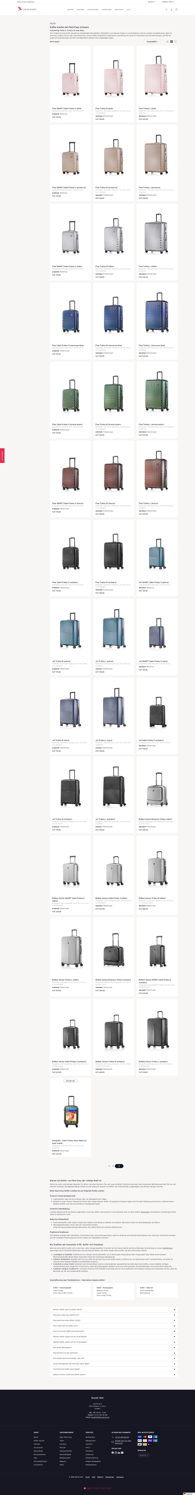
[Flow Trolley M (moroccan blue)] (113, 321)
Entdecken (106, 9)
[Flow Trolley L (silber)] (157, 242)
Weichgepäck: (58, 1225)
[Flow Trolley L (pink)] (157, 84)
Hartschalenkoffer (147, 1290)
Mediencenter (65, 1458)
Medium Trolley (102, 1290)
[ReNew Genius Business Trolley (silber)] (157, 794)
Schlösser (89, 1451)
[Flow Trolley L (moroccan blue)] (157, 321)
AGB (93, 1477)
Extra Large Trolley (104, 1295)
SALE (129, 9)
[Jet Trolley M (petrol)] (70, 636)
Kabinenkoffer (58, 1199)
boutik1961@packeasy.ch (100, 1417)
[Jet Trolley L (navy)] (113, 716)
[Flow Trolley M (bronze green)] (113, 400)
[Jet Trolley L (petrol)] (113, 636)
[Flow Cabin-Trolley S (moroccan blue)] (70, 320)
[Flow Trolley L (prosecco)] (157, 163)
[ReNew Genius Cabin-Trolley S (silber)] (113, 873)
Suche (87, 1477)
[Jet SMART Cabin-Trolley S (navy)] (157, 635)
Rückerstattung (92, 1458)
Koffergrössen (91, 1465)
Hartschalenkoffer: (60, 1222)
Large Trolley (102, 1293)
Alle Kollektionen (40, 1461)
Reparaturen (91, 1440)
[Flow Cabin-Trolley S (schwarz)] (70, 557)
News (62, 1465)
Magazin (63, 1461)
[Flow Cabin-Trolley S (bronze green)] (70, 399)
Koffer (70, 9)
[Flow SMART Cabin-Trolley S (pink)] (70, 83)
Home (36, 1437)
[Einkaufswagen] (176, 9)
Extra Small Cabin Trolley (62, 1293)
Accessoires (93, 9)
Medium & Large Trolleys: (62, 1201)
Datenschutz (109, 1477)
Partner (63, 1447)
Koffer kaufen (39, 1440)
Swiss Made (38, 1451)
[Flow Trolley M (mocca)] (113, 479)
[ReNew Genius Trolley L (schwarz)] (157, 1037)
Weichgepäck (145, 1293)
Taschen (80, 9)
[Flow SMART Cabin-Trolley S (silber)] (70, 241)
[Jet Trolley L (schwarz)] (113, 794)
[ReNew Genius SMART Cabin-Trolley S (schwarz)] (157, 957)
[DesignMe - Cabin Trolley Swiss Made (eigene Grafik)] (70, 1117)
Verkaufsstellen (66, 1451)
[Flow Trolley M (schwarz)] (113, 558)
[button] (189, 1494)
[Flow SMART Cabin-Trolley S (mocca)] (70, 478)
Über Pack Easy (66, 1437)
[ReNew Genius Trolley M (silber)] (157, 873)
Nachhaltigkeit (65, 1454)
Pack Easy (119, 9)
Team (62, 1440)
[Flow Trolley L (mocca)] (157, 479)
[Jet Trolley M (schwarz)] (70, 794)
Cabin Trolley (58, 1290)
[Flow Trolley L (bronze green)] (157, 400)
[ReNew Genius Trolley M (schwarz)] (113, 1037)
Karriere (63, 1444)
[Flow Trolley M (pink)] (113, 84)
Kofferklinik (90, 1437)
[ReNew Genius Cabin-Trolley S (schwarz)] (70, 1037)
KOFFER (53, 23)
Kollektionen (168, 1248)
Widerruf (100, 1477)
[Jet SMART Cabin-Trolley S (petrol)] (157, 557)
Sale (35, 1458)
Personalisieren (40, 1454)
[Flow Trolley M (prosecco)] (113, 163)
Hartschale (145, 1212)
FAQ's (88, 1447)
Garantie (89, 1444)
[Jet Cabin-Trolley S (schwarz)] (157, 715)
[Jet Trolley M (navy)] (70, 716)
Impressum (120, 1477)
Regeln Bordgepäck (93, 1461)
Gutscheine (38, 1465)
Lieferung (89, 1454)
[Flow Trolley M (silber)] (113, 242)
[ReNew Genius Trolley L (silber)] (70, 955)
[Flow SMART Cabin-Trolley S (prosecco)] (70, 162)
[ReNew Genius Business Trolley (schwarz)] (113, 955)
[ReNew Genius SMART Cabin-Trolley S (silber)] (70, 875)
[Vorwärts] (119, 1166)
